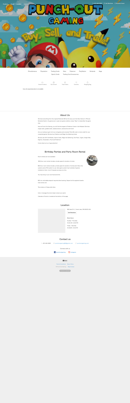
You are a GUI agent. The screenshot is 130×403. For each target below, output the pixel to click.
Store (5, 3)
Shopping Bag (87, 84)
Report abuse (71, 266)
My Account (54, 84)
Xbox (64, 71)
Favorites (76, 84)
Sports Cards (55, 74)
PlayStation (82, 71)
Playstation (43, 71)
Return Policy (70, 264)
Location (19, 4)
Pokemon (72, 71)
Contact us (27, 4)
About (12, 4)
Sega (100, 71)
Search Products (42, 84)
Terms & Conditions (61, 264)
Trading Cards (55, 71)
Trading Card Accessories (71, 74)
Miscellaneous (32, 71)
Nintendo (92, 71)
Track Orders (65, 84)
